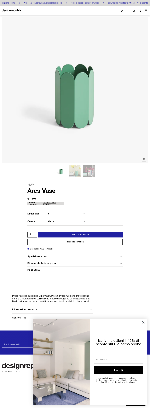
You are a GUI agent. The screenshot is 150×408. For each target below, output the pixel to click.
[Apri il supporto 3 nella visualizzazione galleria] (75, 171)
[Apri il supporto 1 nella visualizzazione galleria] (61, 171)
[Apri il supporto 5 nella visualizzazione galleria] (89, 171)
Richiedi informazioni (75, 242)
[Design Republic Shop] (12, 10)
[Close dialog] (143, 322)
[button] (122, 11)
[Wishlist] (128, 11)
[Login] (134, 11)
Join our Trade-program (49, 203)
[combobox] (56, 214)
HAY (30, 185)
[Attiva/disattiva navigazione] (145, 10)
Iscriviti (118, 370)
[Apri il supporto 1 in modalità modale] (75, 90)
